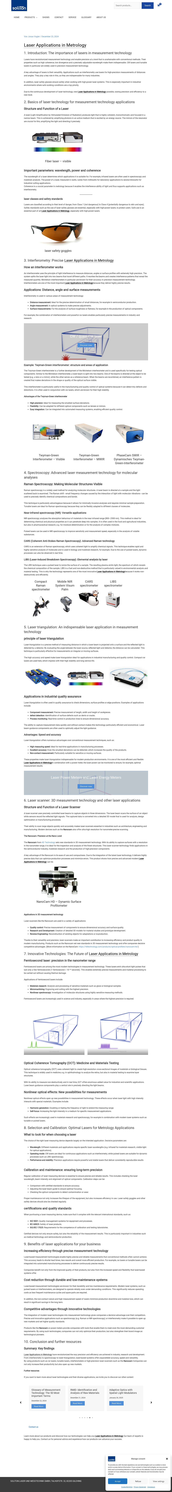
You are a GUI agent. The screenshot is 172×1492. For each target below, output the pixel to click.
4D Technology (48, 842)
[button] (167, 1459)
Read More (38, 1403)
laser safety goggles (58, 251)
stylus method (117, 1389)
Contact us (33, 1427)
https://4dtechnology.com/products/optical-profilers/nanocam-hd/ (108, 947)
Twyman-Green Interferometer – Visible (49, 457)
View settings (158, 1481)
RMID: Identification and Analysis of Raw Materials (45, 1391)
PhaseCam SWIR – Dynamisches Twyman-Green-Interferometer (129, 459)
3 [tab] (84, 1417)
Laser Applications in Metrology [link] (55, 45)
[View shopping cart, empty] (158, 5)
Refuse (138, 1481)
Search (148, 5)
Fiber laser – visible (58, 161)
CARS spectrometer (89, 583)
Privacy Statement (140, 1487)
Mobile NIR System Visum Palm (64, 585)
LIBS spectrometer (113, 583)
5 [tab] (90, 1417)
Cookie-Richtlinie (126, 1487)
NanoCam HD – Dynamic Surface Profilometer (59, 903)
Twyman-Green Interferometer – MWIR (89, 457)
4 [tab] (87, 1417)
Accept (118, 1481)
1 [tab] (79, 1417)
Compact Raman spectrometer (41, 585)
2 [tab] (82, 1417)
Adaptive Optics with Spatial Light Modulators (84, 1391)
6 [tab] (92, 1417)
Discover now (86, 345)
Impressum (151, 1487)
